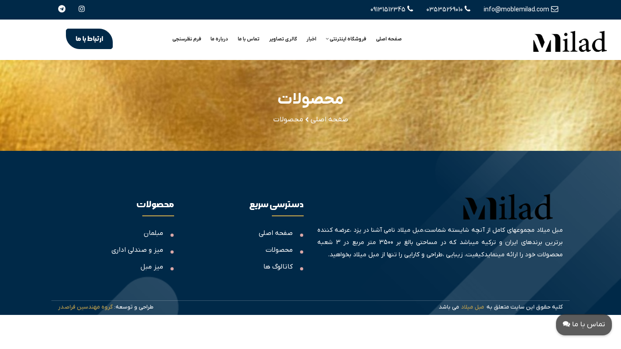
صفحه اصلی (389, 39)
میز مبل (151, 266)
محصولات (279, 249)
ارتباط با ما (89, 39)
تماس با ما (249, 39)
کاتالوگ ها (278, 266)
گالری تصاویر (283, 39)
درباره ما (219, 39)
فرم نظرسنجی (186, 39)
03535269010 (445, 9)
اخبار (311, 39)
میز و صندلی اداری (137, 249)
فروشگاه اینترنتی (347, 39)
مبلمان (153, 233)
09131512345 (389, 9)
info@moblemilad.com (517, 9)
